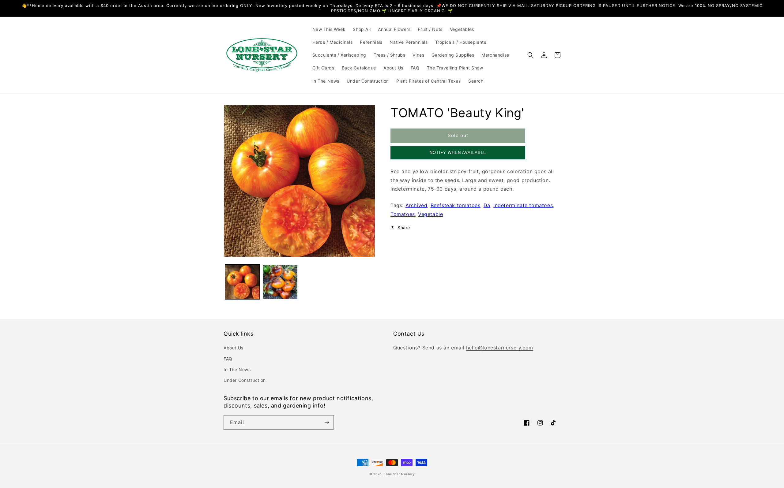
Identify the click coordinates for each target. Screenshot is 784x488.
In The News (237, 369)
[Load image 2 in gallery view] (280, 282)
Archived (416, 205)
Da (487, 205)
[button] (530, 55)
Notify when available (458, 152)
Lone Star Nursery (399, 474)
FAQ (228, 358)
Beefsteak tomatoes (456, 205)
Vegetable (430, 214)
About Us (233, 347)
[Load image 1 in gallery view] (242, 282)
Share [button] (404, 227)
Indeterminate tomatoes (523, 205)
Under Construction (245, 380)
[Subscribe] (327, 422)
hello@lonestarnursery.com (499, 348)
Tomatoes (402, 214)
